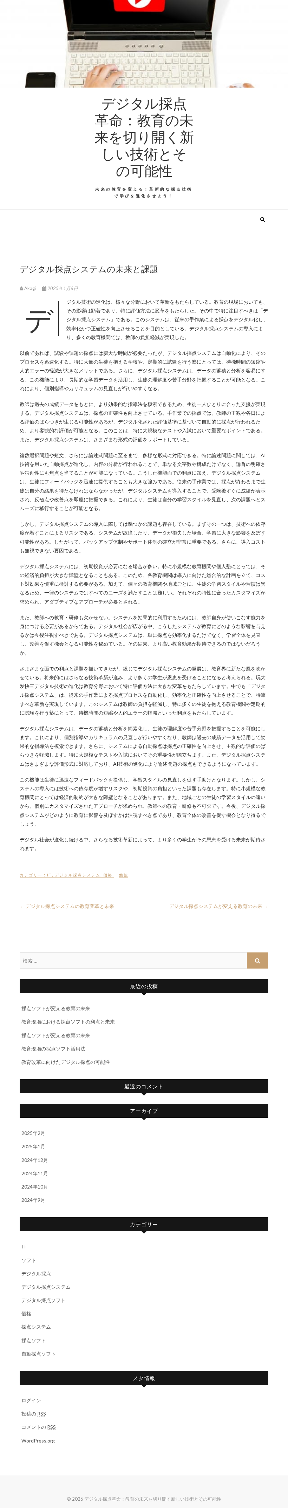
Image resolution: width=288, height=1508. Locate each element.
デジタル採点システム (77, 875)
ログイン (31, 1400)
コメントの (38, 1427)
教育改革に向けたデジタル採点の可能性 (65, 1062)
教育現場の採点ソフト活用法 (53, 1049)
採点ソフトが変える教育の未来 (55, 1008)
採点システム (36, 1327)
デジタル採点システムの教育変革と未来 (67, 906)
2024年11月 (34, 1173)
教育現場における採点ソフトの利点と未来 (68, 1022)
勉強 (123, 875)
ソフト (28, 1260)
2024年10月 (34, 1187)
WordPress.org (38, 1441)
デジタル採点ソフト (43, 1300)
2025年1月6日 (62, 288)
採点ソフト (33, 1340)
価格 (107, 875)
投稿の (33, 1414)
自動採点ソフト (38, 1354)
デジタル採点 (36, 1273)
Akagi (30, 288)
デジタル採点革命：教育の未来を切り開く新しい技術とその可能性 (144, 137)
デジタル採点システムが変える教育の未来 (218, 906)
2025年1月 (33, 1146)
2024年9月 (33, 1200)
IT (49, 875)
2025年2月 (33, 1133)
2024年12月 (34, 1160)
